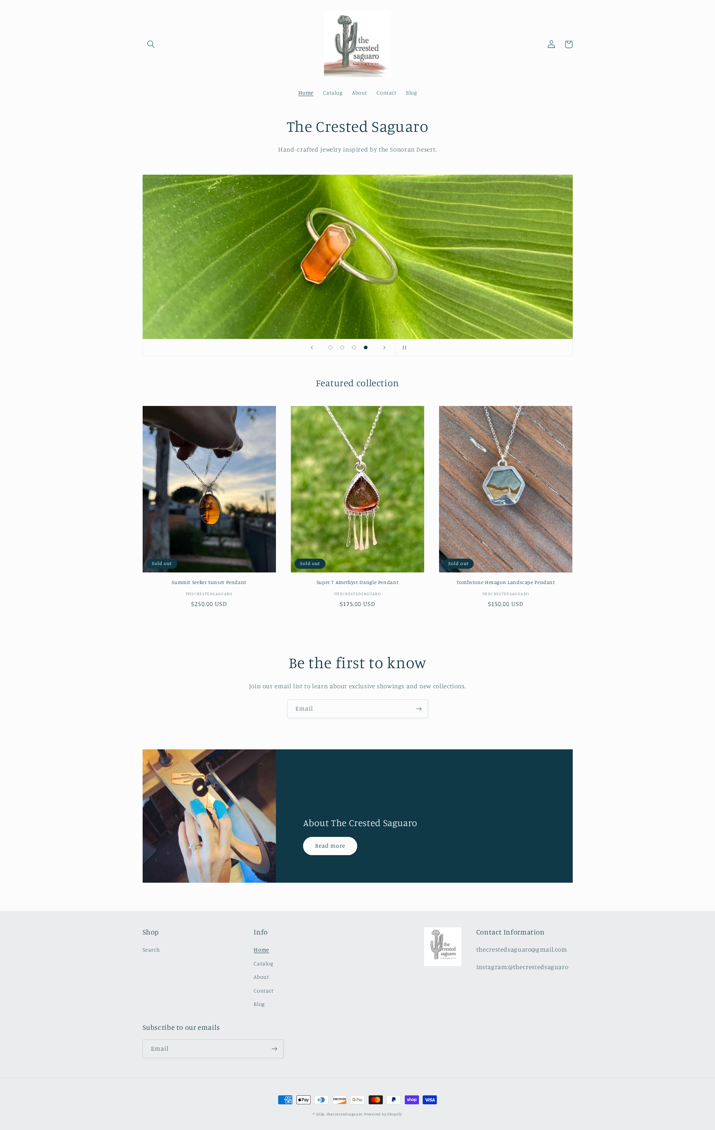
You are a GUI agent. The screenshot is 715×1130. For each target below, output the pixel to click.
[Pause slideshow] (403, 347)
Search (151, 949)
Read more (330, 845)
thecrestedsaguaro (345, 1114)
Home (261, 949)
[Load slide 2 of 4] (342, 347)
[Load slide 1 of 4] (331, 347)
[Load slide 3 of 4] (354, 347)
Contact (263, 990)
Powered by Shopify (383, 1114)
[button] (151, 44)
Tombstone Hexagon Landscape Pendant (506, 582)
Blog (259, 1004)
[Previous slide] (312, 347)
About (261, 977)
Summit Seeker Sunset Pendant (209, 582)
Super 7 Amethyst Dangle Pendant (358, 582)
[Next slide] (384, 347)
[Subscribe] (419, 708)
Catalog (263, 963)
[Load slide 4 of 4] (366, 347)
